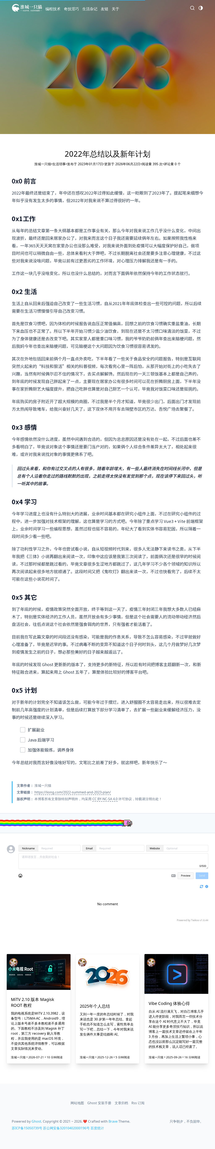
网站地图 (77, 1103)
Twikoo (195, 920)
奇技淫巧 (71, 8)
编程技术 (52, 8)
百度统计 (97, 1128)
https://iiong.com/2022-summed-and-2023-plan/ (72, 792)
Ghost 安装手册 (99, 1103)
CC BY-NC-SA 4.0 (105, 799)
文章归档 (121, 1103)
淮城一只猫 (18, 1057)
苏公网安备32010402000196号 (66, 1128)
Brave (113, 1121)
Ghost (36, 1121)
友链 (104, 8)
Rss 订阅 (137, 1103)
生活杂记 (89, 8)
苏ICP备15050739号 (27, 1128)
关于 (115, 8)
